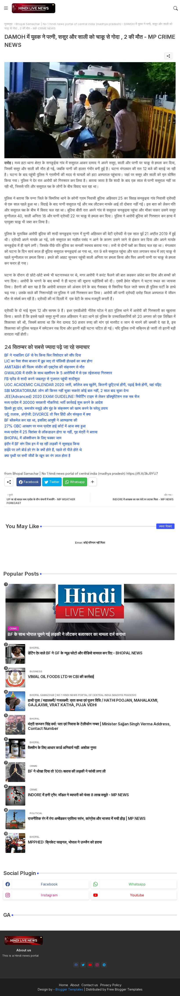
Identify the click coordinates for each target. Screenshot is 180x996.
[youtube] (90, 965)
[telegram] (104, 965)
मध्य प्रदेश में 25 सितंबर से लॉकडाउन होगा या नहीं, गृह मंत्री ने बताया (50, 432)
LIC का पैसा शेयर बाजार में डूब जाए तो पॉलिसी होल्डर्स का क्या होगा (48, 361)
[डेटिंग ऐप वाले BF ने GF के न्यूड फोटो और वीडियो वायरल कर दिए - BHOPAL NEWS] (15, 654)
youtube (137, 895)
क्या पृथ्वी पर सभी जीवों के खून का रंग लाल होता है (37, 455)
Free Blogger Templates (124, 989)
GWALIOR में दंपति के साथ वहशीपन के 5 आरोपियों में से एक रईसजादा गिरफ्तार (58, 373)
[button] (175, 8)
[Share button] (92, 482)
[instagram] (97, 965)
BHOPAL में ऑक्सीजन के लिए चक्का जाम (32, 438)
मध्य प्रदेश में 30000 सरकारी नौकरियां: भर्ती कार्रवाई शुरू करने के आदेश (53, 402)
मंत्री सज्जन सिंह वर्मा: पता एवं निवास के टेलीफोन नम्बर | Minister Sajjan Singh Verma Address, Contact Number (99, 726)
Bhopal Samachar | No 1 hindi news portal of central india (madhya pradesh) (68, 24)
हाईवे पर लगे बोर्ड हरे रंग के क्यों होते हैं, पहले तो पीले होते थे (43, 450)
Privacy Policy (110, 985)
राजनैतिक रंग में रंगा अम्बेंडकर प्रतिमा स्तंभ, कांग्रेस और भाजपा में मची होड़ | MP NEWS (87, 818)
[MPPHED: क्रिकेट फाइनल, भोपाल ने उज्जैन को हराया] (15, 843)
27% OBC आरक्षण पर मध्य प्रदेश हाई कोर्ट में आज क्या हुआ (45, 426)
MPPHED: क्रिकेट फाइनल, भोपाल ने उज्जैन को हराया (65, 842)
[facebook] (76, 965)
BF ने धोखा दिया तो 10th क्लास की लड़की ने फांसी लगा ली (67, 771)
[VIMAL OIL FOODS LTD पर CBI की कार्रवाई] (15, 677)
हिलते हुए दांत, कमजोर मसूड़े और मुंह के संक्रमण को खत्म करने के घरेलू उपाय (56, 408)
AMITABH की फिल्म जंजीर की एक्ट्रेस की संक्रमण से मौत (44, 367)
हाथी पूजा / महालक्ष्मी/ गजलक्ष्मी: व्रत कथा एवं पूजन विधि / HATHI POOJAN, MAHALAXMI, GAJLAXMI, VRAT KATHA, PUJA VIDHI (93, 702)
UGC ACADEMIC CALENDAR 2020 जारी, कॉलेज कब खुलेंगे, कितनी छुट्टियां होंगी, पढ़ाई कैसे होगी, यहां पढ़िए (82, 385)
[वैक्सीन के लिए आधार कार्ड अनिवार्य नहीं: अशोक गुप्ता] (15, 748)
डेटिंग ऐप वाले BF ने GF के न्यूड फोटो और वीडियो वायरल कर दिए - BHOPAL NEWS (85, 653)
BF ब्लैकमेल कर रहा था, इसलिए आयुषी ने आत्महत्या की (40, 420)
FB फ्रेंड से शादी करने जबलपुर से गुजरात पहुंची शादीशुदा (42, 379)
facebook (49, 884)
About (74, 985)
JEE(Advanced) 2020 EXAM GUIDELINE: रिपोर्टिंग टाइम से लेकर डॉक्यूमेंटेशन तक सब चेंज (71, 396)
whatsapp (137, 884)
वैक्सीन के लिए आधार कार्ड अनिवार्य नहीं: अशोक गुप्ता (62, 747)
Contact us (89, 985)
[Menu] (6, 8)
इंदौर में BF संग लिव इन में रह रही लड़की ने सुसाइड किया (41, 444)
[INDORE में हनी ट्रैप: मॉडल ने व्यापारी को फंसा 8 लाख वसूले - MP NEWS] (15, 796)
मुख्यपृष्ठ (8, 24)
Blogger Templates (69, 989)
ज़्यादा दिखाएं (165, 526)
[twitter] (83, 965)
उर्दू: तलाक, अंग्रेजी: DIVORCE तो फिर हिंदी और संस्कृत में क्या (47, 414)
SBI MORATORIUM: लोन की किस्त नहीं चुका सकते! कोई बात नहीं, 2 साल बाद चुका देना (66, 390)
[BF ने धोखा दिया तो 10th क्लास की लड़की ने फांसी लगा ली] (15, 772)
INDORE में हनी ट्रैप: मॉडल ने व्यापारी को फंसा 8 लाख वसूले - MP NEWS (78, 795)
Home (63, 985)
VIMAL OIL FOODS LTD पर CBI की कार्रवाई (61, 677)
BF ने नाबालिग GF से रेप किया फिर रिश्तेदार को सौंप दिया (42, 355)
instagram (49, 895)
